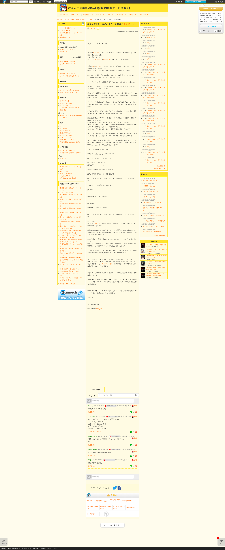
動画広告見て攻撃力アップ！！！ (153, 191)
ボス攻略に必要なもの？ (70, 271)
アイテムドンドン (107, 264)
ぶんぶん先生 (66, 176)
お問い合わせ (25, 548)
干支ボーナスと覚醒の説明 (70, 257)
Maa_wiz (99, 309)
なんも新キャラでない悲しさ (152, 202)
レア (93, 66)
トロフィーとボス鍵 (69, 192)
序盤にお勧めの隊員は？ (70, 92)
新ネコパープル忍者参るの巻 (152, 232)
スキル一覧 (66, 135)
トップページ (64, 15)
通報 (135, 406)
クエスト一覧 (67, 105)
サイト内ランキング (98, 15)
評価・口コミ (75, 15)
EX (61, 126)
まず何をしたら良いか (69, 90)
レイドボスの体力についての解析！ (154, 221)
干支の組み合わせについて (70, 142)
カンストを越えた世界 (69, 76)
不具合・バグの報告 (69, 49)
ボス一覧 (65, 158)
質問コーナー (67, 61)
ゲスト (178, 1)
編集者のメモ (66, 37)
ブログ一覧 (132, 15)
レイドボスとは (67, 150)
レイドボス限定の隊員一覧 (70, 153)
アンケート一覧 (121, 15)
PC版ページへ (71, 28)
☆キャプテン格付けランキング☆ (153, 215)
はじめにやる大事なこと (70, 269)
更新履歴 (86, 15)
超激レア (65, 133)
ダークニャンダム (68, 178)
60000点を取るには (68, 73)
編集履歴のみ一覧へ (160, 169)
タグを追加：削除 (98, 28)
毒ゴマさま (66, 173)
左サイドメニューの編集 (67, 284)
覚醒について (67, 139)
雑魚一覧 (63, 110)
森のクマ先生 (66, 171)
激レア (65, 131)
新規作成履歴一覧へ (160, 235)
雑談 (64, 51)
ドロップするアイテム (69, 108)
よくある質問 (67, 64)
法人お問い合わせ (35, 548)
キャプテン (96, 53)
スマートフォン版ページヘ (112, 525)
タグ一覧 (110, 15)
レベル (64, 101)
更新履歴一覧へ (162, 166)
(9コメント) (128, 24)
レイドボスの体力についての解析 (153, 226)
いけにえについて (68, 137)
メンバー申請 (144, 15)
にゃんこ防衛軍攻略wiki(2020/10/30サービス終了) (99, 8)
